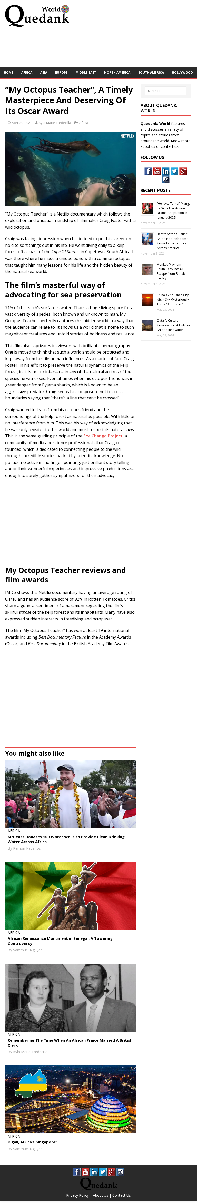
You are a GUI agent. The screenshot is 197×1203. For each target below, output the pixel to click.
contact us (169, 146)
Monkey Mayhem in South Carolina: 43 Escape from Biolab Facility (171, 271)
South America (151, 72)
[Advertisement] (98, 49)
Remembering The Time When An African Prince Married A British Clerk (70, 1043)
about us (148, 146)
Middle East (86, 72)
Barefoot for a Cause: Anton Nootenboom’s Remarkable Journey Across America (172, 241)
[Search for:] (166, 90)
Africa (26, 72)
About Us (100, 1195)
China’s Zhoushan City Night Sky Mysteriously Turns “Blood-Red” (173, 299)
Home (8, 72)
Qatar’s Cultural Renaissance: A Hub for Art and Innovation (173, 325)
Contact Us (121, 1195)
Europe (61, 72)
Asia (43, 72)
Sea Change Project (103, 436)
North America (117, 72)
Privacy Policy (77, 1195)
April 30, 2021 (22, 122)
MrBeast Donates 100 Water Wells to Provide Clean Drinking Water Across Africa (66, 839)
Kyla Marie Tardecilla (55, 122)
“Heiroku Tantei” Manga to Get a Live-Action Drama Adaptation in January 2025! (174, 210)
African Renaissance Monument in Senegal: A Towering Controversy (60, 941)
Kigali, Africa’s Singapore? (32, 1142)
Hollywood (182, 72)
